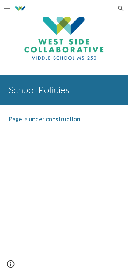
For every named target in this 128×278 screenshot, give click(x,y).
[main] (64, 90)
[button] (7, 8)
